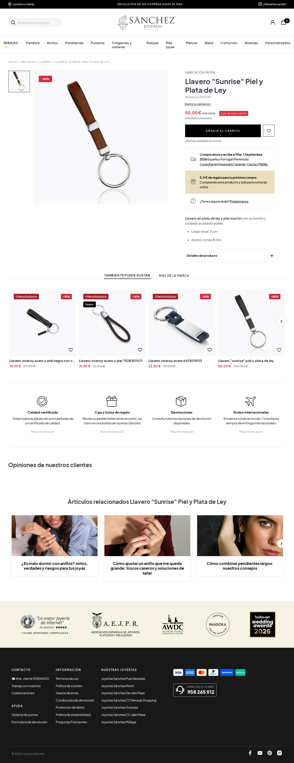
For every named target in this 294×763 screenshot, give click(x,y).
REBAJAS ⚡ (11, 45)
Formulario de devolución (29, 722)
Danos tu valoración (197, 104)
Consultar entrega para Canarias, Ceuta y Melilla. (234, 164)
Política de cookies (69, 686)
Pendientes (74, 43)
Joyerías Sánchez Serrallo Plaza (123, 693)
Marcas (192, 43)
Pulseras (98, 43)
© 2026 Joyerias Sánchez (28, 753)
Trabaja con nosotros (26, 686)
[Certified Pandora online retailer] (218, 624)
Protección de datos (70, 707)
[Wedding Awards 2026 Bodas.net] (262, 624)
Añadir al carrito (223, 130)
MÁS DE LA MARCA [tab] (174, 275)
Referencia (192, 97)
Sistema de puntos (25, 715)
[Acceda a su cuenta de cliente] (273, 22)
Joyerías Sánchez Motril (117, 686)
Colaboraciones (23, 693)
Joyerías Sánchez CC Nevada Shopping (128, 700)
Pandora (33, 43)
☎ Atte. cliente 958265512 (30, 678)
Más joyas (170, 45)
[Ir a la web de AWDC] (173, 624)
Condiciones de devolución (75, 700)
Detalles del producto (230, 255)
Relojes (153, 43)
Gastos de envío (67, 693)
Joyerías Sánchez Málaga (118, 722)
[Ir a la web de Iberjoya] (116, 624)
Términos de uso (67, 678)
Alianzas (251, 43)
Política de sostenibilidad (73, 715)
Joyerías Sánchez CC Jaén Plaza (123, 715)
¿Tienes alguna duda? (224, 201)
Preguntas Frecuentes (71, 722)
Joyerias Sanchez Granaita (119, 707)
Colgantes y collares (122, 45)
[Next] (281, 321)
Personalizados (277, 43)
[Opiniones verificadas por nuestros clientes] (45, 624)
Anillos (52, 43)
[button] (269, 131)
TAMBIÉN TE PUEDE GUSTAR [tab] (127, 275)
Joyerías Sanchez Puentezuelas (123, 678)
